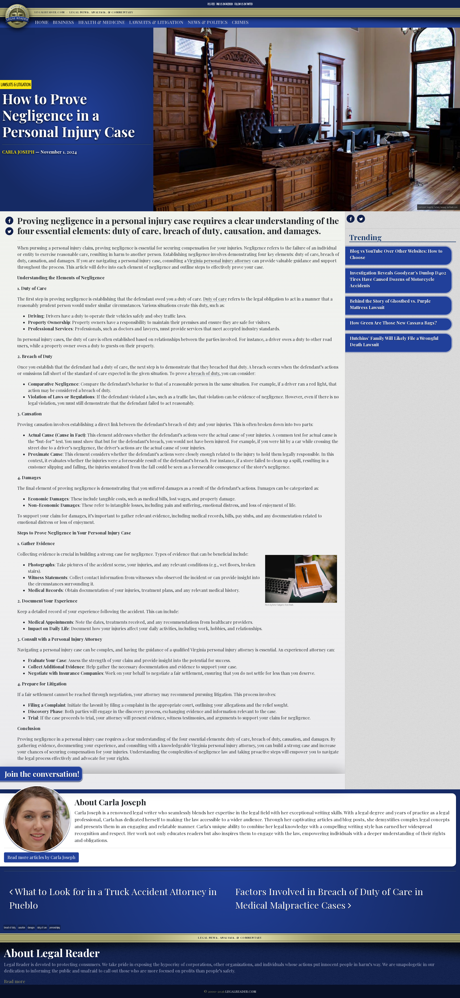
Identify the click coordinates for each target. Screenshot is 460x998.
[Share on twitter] (8, 231)
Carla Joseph (18, 152)
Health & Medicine (101, 22)
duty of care (42, 927)
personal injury (55, 927)
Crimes (240, 22)
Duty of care (215, 299)
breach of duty (205, 373)
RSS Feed (211, 4)
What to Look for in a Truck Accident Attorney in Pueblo (113, 898)
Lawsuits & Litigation (156, 22)
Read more (14, 981)
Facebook (224, 4)
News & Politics (208, 22)
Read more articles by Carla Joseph (41, 857)
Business (63, 22)
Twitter (244, 4)
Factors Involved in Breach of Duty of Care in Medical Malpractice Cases (329, 898)
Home (41, 22)
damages (31, 927)
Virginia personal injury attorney (219, 260)
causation (21, 927)
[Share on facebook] (8, 220)
